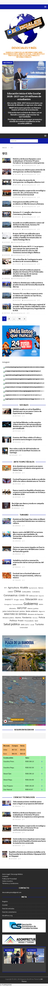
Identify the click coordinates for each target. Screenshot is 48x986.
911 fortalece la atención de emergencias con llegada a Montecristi (28, 181)
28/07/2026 (17, 416)
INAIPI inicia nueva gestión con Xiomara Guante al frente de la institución (25, 109)
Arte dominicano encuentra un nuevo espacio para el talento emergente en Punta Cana (28, 468)
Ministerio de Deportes (35, 614)
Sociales (24, 405)
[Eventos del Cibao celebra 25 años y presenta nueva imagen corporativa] (6, 440)
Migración (42, 611)
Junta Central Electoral (11, 611)
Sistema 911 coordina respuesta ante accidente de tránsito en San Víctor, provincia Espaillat (28, 296)
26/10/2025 (7, 242)
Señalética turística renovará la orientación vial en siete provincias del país (28, 562)
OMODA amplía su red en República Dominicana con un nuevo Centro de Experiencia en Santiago (27, 411)
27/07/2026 (17, 165)
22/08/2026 (17, 554)
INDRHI (41, 604)
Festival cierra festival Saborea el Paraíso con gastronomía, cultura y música (27, 576)
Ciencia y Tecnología (24, 797)
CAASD (10, 592)
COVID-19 (23, 595)
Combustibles (26, 592)
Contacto (5, 876)
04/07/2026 (17, 185)
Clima (17, 591)
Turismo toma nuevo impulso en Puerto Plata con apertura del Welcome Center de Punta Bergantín (29, 549)
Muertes (18, 618)
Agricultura (13, 587)
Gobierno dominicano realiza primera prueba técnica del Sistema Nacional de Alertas (28, 285)
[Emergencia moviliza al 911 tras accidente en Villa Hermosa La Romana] (6, 204)
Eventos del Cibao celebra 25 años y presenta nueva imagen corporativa (27, 439)
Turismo (24, 515)
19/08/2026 (17, 567)
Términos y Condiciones (10, 883)
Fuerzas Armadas (18, 604)
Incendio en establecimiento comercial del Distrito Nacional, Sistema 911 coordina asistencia (28, 225)
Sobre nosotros (7, 881)
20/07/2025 (17, 300)
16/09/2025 (7, 278)
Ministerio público (8, 618)
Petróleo (35, 618)
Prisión (21, 620)
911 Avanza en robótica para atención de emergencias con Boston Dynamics (29, 171)
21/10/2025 (17, 264)
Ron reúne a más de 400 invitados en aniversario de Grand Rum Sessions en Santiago (25, 451)
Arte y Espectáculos (24, 462)
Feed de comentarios (9, 912)
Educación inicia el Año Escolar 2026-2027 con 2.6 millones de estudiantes (24, 96)
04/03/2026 (17, 845)
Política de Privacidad (9, 879)
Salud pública (12, 624)
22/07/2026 (17, 497)
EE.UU (40, 599)
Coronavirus (11, 595)
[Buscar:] (24, 141)
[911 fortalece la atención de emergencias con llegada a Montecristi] (6, 182)
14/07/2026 (17, 174)
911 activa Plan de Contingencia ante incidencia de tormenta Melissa (27, 260)
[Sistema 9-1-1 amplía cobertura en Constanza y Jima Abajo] (6, 214)
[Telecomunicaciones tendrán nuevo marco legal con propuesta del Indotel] (6, 803)
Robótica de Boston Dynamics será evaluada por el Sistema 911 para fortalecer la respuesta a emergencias (28, 161)
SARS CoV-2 (25, 624)
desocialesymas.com (30, 165)
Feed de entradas (8, 909)
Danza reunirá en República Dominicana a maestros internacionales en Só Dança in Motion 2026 (29, 492)
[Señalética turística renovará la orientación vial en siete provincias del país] (6, 561)
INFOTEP (22, 608)
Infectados (12, 608)
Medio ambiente (32, 611)
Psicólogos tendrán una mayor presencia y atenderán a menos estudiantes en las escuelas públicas (25, 121)
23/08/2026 (17, 526)
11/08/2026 (17, 580)
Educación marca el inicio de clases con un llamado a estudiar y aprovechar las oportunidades (25, 115)
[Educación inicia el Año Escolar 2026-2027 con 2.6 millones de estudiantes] (24, 88)
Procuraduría (29, 621)
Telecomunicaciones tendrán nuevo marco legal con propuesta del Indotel (28, 803)
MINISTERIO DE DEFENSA (15, 614)
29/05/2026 (17, 442)
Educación (31, 599)
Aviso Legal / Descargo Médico (12, 874)
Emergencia (7, 604)
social (32, 625)
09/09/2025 (17, 289)
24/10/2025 (7, 255)
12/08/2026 (17, 473)
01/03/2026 (17, 206)
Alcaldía (24, 587)
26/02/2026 (17, 217)
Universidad (24, 627)
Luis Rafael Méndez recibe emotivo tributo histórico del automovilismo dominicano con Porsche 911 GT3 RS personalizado (27, 425)
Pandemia (26, 617)
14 (19, 319)
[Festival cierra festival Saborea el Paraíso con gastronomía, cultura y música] (6, 575)
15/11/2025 (17, 229)
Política (13, 620)
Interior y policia (33, 608)
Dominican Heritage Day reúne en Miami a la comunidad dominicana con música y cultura (29, 521)
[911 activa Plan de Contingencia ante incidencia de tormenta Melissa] (6, 261)
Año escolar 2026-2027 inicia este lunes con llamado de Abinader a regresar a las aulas (24, 104)
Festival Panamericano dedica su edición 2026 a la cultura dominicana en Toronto (29, 480)
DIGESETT (9, 599)
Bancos (40, 588)
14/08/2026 (17, 806)
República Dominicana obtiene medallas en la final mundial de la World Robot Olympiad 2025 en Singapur (27, 854)
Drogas (16, 600)
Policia (42, 617)
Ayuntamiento (33, 588)
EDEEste (22, 599)
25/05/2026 (14, 455)
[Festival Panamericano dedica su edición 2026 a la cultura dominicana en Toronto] (6, 480)
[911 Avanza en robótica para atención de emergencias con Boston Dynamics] (6, 172)
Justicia (22, 611)
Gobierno (31, 603)
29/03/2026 (17, 197)
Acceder (5, 905)
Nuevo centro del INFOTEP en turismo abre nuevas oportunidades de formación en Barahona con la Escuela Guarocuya (28, 535)
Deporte (41, 596)
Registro (5, 901)
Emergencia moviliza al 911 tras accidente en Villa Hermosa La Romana (28, 203)
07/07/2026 (17, 431)
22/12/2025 (13, 858)
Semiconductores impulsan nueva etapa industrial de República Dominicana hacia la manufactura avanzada (29, 841)
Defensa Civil (33, 596)
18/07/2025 (7, 313)
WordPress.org (7, 916)
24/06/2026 (16, 508)
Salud (36, 621)
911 (5, 588)
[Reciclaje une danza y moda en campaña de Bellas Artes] (6, 505)
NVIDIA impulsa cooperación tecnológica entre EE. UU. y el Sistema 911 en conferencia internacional (29, 193)
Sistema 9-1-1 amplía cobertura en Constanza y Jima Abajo (27, 213)
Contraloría (36, 592)
